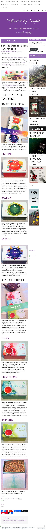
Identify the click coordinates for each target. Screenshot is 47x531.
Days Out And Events (5, 4)
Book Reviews (23, 4)
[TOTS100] (32, 255)
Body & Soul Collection (13, 280)
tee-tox (8, 522)
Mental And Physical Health (12, 1)
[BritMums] (32, 250)
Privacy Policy (37, 4)
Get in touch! (4, 7)
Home (2, 1)
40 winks (7, 518)
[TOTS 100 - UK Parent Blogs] (34, 254)
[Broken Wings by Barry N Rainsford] (37, 97)
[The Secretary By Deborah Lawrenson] (37, 127)
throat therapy (14, 522)
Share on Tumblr (12, 498)
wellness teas (20, 522)
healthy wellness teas (19, 520)
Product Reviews (14, 4)
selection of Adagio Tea (11, 85)
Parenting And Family (35, 1)
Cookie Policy (24, 528)
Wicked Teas (8, 87)
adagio (11, 518)
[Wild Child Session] (37, 65)
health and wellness (9, 520)
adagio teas (15, 518)
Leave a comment (7, 517)
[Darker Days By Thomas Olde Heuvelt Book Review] (37, 167)
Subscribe (33, 49)
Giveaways (30, 4)
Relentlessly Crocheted (24, 1)
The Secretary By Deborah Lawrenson (37, 121)
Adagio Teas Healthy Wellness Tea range (17, 57)
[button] (14, 75)
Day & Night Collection (13, 104)
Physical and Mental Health (8, 51)
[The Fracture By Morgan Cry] (37, 138)
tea (5, 522)
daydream (21, 518)
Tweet (2, 498)
